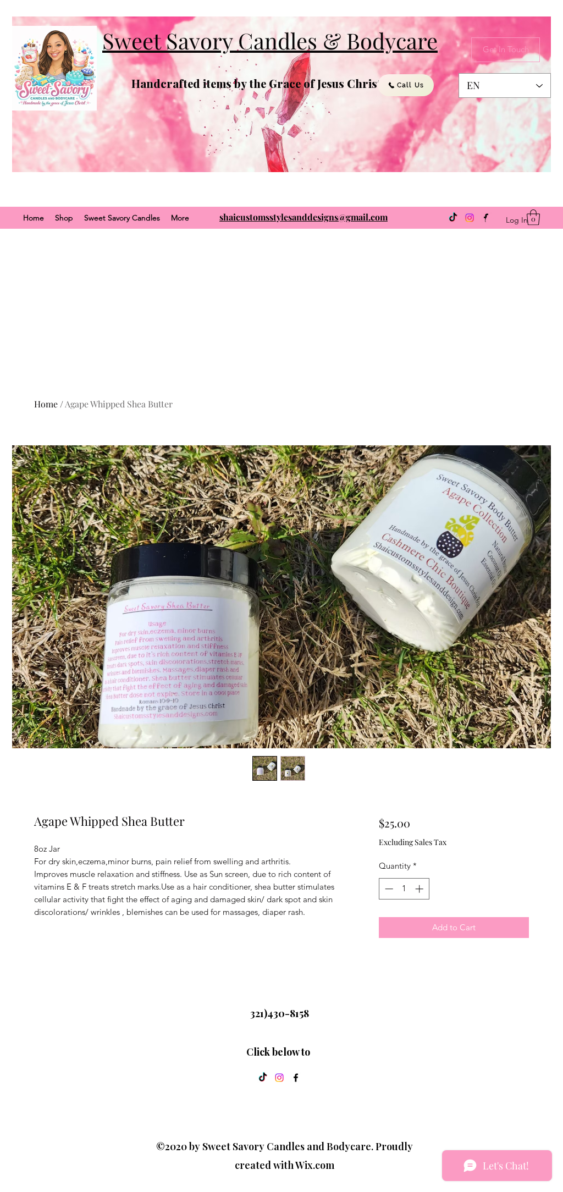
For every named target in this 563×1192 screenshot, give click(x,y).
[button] (533, 217)
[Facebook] (295, 1077)
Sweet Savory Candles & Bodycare (270, 40)
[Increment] (420, 889)
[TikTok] (453, 217)
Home (46, 404)
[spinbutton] (404, 889)
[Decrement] (387, 889)
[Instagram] (469, 217)
